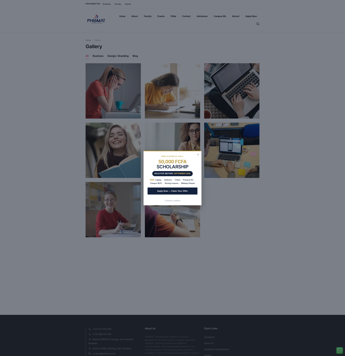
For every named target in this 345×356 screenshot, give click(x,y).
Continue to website (172, 201)
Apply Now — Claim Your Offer (172, 191)
